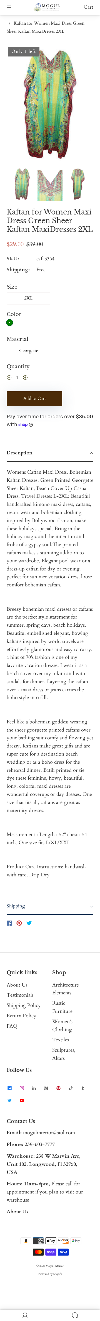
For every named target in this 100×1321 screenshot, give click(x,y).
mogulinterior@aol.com (49, 1132)
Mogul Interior (55, 1266)
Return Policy (21, 1015)
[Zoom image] (50, 106)
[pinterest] (58, 1088)
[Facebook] (9, 923)
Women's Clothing (62, 1025)
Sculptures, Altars (64, 1054)
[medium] (46, 1088)
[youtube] (22, 1100)
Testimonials (20, 995)
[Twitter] (29, 923)
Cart (88, 7)
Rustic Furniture (62, 1007)
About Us (17, 985)
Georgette (28, 351)
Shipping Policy (24, 1005)
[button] (15, 106)
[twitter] (9, 1100)
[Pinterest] (19, 923)
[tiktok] (70, 1088)
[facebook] (9, 1088)
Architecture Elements (65, 989)
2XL (28, 298)
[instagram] (22, 1088)
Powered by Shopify (50, 1274)
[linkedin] (34, 1088)
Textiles (60, 1039)
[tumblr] (83, 1088)
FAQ (12, 1026)
